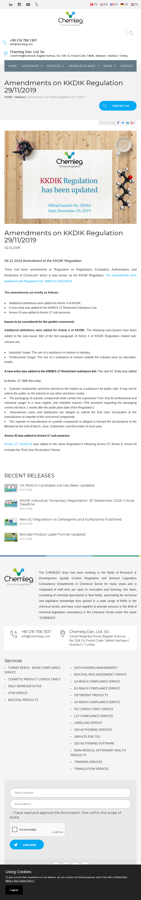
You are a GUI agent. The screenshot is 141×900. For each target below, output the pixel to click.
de (126, 4)
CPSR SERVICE (17, 693)
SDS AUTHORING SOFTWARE (94, 743)
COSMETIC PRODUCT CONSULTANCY (34, 679)
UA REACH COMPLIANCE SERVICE (97, 681)
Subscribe (29, 845)
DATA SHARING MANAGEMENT (96, 668)
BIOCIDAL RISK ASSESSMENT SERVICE (100, 674)
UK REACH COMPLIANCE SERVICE (97, 702)
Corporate (30, 66)
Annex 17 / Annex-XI (18, 444)
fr (116, 4)
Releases (20, 97)
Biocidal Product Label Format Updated (52, 534)
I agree (14, 889)
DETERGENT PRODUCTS (91, 695)
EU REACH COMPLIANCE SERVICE (97, 688)
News (108, 66)
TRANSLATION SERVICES (91, 769)
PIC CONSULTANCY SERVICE (93, 709)
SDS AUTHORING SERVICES (93, 730)
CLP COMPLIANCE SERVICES (93, 716)
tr (95, 4)
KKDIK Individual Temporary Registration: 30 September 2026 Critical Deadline (77, 502)
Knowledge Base (82, 66)
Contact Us (120, 105)
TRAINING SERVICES (88, 762)
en (106, 4)
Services (54, 66)
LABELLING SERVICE (88, 723)
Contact (126, 66)
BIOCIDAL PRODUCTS (23, 700)
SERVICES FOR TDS (87, 737)
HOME (12, 66)
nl (137, 4)
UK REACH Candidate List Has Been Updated (57, 485)
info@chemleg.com (21, 44)
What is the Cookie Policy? (20, 881)
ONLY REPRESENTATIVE (24, 686)
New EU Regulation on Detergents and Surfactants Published (71, 519)
